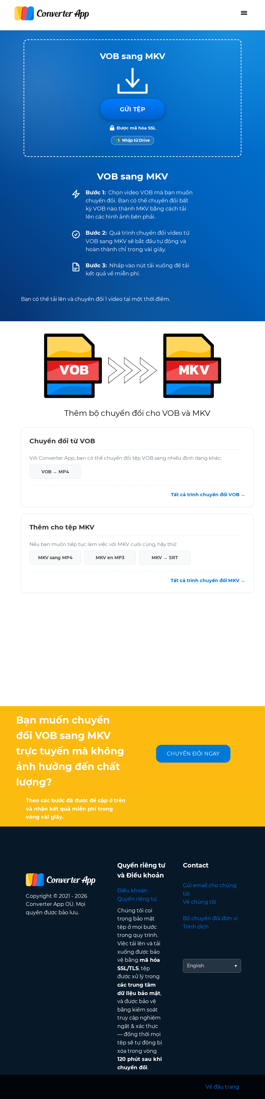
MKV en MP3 (110, 557)
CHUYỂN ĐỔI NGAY (193, 754)
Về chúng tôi (199, 902)
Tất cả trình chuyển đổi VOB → (208, 495)
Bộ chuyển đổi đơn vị (210, 918)
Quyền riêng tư (137, 899)
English (195, 966)
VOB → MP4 (55, 471)
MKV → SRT (165, 557)
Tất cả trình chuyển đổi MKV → (208, 581)
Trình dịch (196, 927)
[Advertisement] (132, 654)
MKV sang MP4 (55, 557)
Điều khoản (132, 891)
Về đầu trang (222, 1087)
